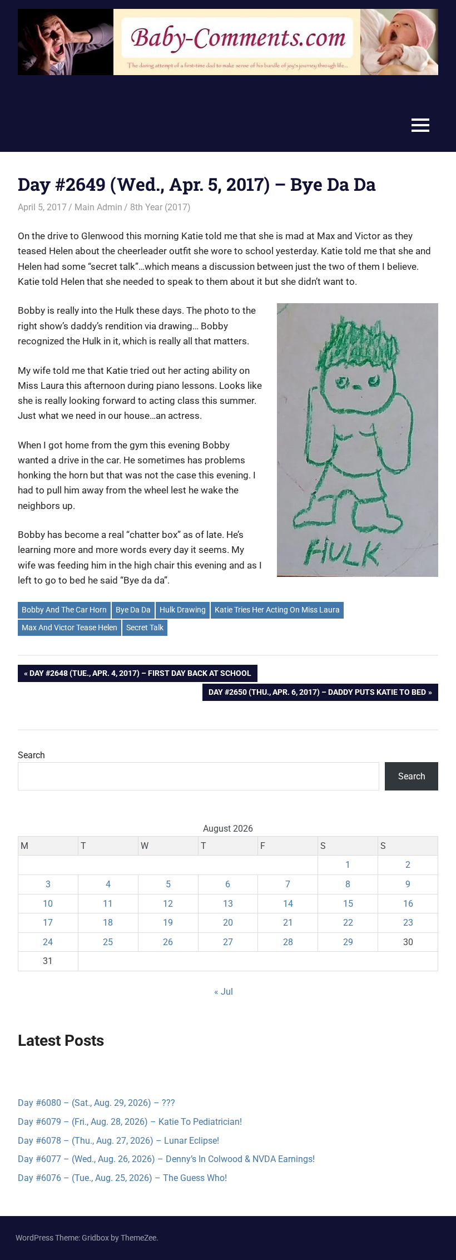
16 (408, 903)
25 (108, 942)
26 (168, 942)
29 (348, 942)
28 (288, 942)
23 (408, 922)
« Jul (223, 991)
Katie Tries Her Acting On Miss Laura (277, 609)
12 (168, 903)
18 (108, 922)
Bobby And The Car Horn (64, 609)
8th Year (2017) (160, 207)
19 (168, 922)
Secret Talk (144, 627)
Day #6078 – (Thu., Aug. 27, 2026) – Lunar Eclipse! (118, 1140)
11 (108, 903)
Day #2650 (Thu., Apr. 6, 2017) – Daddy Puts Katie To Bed (317, 694)
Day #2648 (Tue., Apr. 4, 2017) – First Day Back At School (140, 675)
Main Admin (98, 207)
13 (228, 903)
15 (348, 903)
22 (348, 922)
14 (288, 903)
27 (228, 942)
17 (48, 922)
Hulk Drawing (183, 609)
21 (288, 922)
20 (228, 922)
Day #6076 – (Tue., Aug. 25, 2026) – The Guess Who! (122, 1178)
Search (31, 755)
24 (48, 942)
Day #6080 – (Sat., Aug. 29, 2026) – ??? (96, 1103)
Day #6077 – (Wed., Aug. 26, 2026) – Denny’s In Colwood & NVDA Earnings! (166, 1159)
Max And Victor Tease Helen (69, 627)
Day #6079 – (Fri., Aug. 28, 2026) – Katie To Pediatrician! (130, 1121)
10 (48, 903)
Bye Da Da (133, 609)
